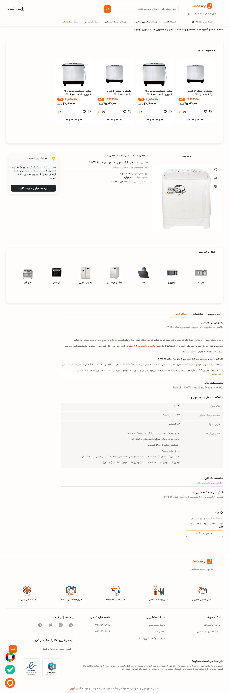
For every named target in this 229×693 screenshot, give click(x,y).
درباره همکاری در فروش (209, 631)
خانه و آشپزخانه (206, 29)
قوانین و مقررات (212, 625)
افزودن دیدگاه (204, 533)
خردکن (113, 340)
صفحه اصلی (169, 21)
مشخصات (198, 314)
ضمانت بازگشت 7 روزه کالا (152, 638)
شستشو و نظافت (186, 29)
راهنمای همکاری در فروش (145, 21)
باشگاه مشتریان (92, 21)
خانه (221, 29)
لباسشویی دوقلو (144, 29)
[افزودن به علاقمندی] (205, 112)
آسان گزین (75, 688)
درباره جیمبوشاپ (156, 625)
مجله (70, 21)
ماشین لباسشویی (165, 29)
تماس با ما (160, 631)
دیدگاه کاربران (181, 314)
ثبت (13, 649)
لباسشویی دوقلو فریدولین (122, 155)
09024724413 (102, 631)
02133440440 (102, 625)
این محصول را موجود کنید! (33, 188)
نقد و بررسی (214, 314)
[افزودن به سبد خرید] (210, 112)
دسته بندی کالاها (205, 21)
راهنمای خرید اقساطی (116, 21)
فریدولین (144, 155)
